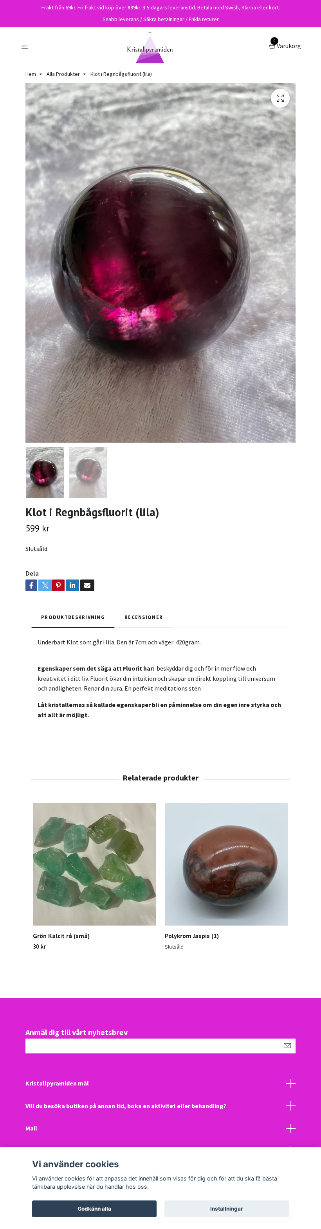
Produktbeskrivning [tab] (73, 617)
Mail (31, 1128)
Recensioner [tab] (143, 617)
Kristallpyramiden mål (57, 1083)
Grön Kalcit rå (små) (61, 936)
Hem (30, 73)
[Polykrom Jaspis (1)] (226, 864)
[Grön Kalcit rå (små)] (94, 864)
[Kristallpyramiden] (150, 46)
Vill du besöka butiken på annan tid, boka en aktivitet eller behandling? (125, 1106)
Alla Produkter (63, 73)
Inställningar (226, 1209)
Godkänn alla (94, 1209)
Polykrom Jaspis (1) (192, 936)
